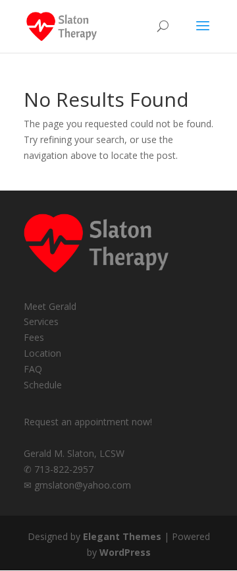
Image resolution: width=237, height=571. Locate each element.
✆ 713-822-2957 (58, 469)
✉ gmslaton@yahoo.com (77, 485)
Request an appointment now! (88, 421)
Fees (34, 337)
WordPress (125, 552)
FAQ (33, 369)
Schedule (43, 384)
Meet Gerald (50, 306)
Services (41, 321)
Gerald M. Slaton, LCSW (74, 453)
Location (42, 353)
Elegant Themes (122, 536)
